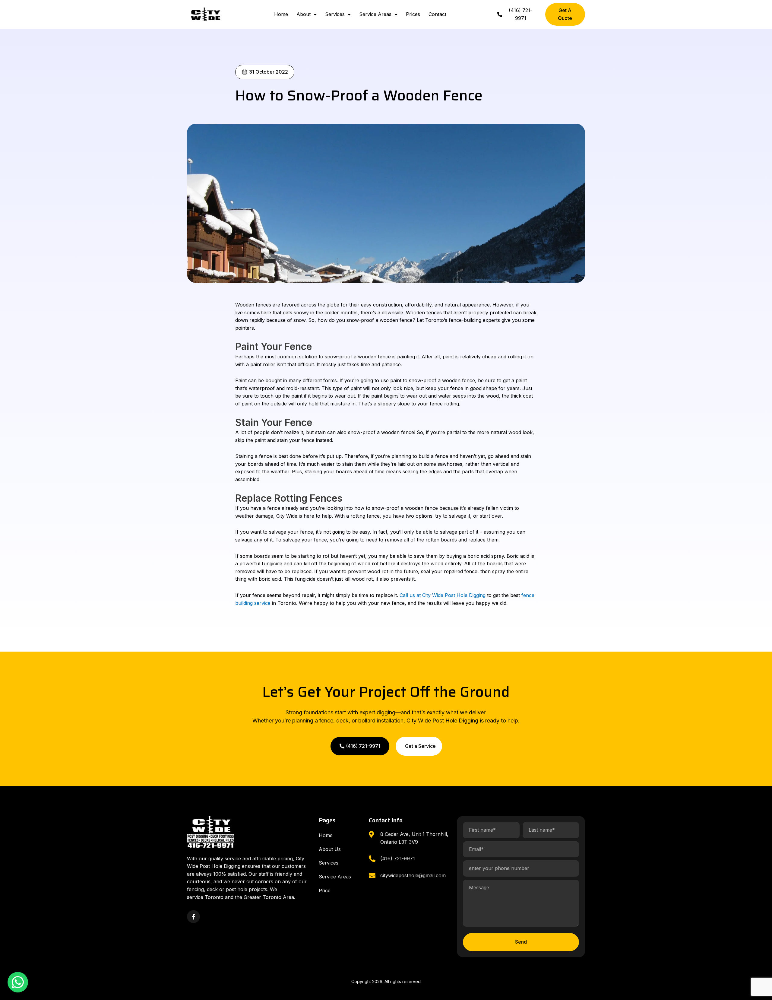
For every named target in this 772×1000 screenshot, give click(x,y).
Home (281, 14)
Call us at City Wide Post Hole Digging (443, 595)
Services (335, 14)
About (303, 14)
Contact (437, 14)
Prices (413, 14)
